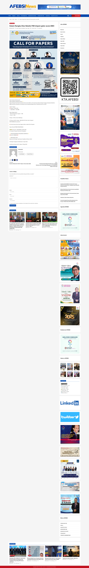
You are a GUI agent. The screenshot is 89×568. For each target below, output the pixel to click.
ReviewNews (49, 566)
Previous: (20, 163)
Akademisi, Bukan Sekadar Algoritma (66, 197)
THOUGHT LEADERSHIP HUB (65, 535)
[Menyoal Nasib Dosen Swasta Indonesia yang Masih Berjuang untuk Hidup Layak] (35, 551)
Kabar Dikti (62, 41)
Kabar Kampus (12, 23)
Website (10, 198)
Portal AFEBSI (77, 15)
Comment (11, 175)
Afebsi (9, 15)
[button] (10, 160)
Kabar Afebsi (62, 38)
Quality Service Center (32, 15)
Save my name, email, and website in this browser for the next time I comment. (24, 203)
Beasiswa (62, 29)
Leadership (48, 15)
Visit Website (21, 154)
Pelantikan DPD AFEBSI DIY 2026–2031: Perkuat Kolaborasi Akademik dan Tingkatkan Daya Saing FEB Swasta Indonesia (69, 185)
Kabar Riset (62, 45)
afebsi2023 (12, 28)
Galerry (18, 15)
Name (10, 190)
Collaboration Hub (41, 15)
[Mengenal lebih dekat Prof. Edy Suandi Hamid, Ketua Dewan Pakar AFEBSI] (53, 551)
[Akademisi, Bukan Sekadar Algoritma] (71, 551)
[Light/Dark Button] (68, 15)
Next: (46, 164)
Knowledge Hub (24, 15)
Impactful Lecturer (54, 15)
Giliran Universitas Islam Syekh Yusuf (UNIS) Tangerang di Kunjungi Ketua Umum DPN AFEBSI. (49, 225)
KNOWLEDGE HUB (63, 529)
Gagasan (13, 15)
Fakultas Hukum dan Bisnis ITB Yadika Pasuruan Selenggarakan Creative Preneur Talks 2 (33, 225)
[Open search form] (70, 16)
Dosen (61, 34)
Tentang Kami (62, 533)
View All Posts (30, 154)
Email (10, 194)
